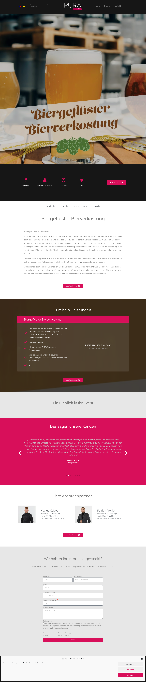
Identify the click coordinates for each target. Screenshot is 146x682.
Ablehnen (130, 670)
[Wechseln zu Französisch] (20, 6)
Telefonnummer (49, 592)
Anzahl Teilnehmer (50, 600)
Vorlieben (130, 675)
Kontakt (117, 6)
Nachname (77, 577)
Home (97, 6)
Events (107, 6)
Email (45, 584)
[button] (142, 659)
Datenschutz (48, 621)
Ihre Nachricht (48, 608)
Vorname (46, 577)
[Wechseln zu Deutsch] (24, 6)
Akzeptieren (130, 664)
